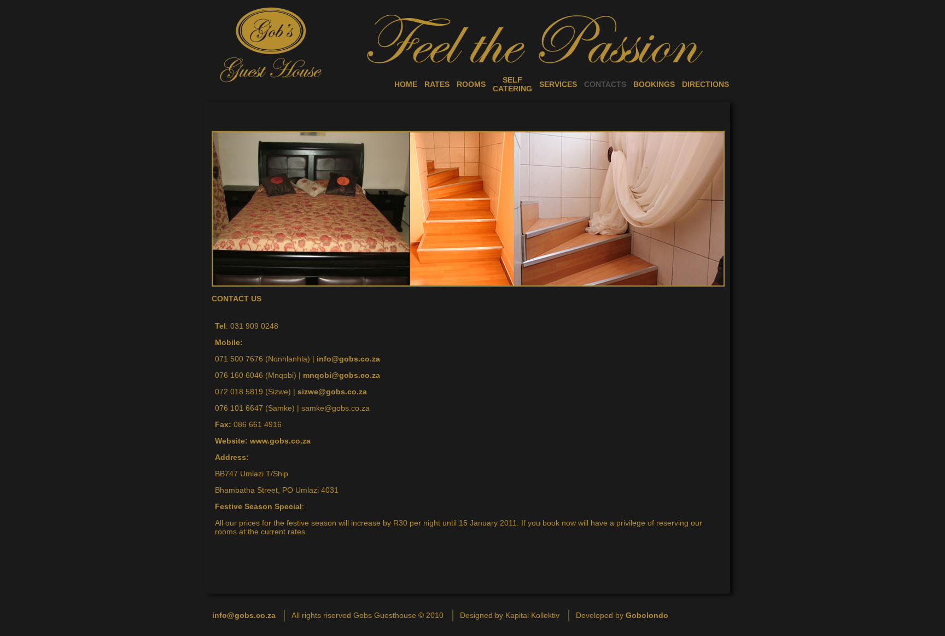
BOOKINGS (654, 84)
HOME (405, 84)
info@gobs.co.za (348, 358)
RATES (437, 84)
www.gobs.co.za (280, 440)
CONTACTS (605, 84)
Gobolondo (647, 615)
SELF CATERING (512, 84)
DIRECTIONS (705, 84)
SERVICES (558, 84)
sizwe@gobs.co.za (332, 391)
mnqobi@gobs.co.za (341, 375)
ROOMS (471, 84)
